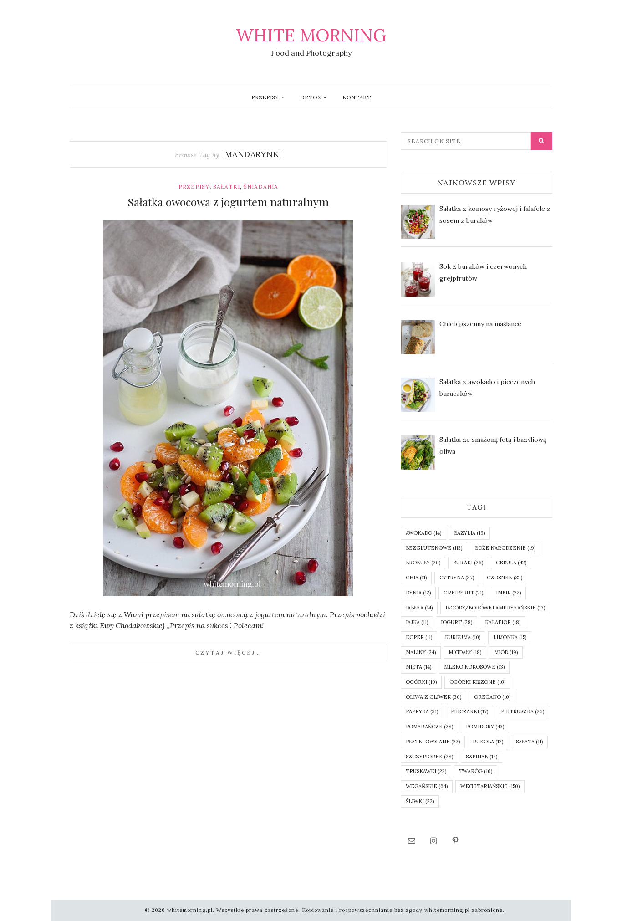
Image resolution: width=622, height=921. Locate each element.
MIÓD (506, 652)
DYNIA (418, 592)
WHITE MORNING (311, 35)
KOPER (419, 637)
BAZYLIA (469, 533)
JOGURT (456, 622)
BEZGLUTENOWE (434, 548)
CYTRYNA (456, 577)
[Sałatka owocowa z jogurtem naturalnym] (228, 408)
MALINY (421, 652)
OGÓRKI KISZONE (477, 682)
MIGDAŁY (465, 652)
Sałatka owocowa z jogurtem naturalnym (228, 201)
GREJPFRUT (463, 592)
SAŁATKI (226, 186)
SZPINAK (481, 756)
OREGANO (492, 697)
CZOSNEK (504, 577)
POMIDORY (485, 726)
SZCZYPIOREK (429, 756)
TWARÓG (475, 771)
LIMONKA (509, 637)
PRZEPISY (265, 97)
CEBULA (511, 562)
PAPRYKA (422, 711)
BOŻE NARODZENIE (505, 548)
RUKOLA (488, 741)
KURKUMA (462, 637)
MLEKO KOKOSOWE (474, 667)
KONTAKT (356, 97)
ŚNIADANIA (261, 186)
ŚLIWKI (420, 801)
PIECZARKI (469, 711)
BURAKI (468, 562)
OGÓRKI (421, 682)
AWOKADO (423, 533)
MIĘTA (418, 667)
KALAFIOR (502, 622)
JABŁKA (419, 607)
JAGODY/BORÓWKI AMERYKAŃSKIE (495, 607)
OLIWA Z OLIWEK (433, 697)
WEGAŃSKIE (427, 786)
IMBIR (508, 592)
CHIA (416, 577)
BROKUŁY (423, 562)
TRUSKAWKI (426, 771)
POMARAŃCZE (429, 726)
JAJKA (417, 622)
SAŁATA (529, 741)
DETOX (310, 97)
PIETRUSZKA (522, 711)
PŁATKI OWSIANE (433, 741)
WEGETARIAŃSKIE (490, 786)
